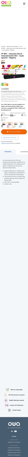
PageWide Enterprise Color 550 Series (12, 91)
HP (1, 91)
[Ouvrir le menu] (24, 4)
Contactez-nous (5, 143)
